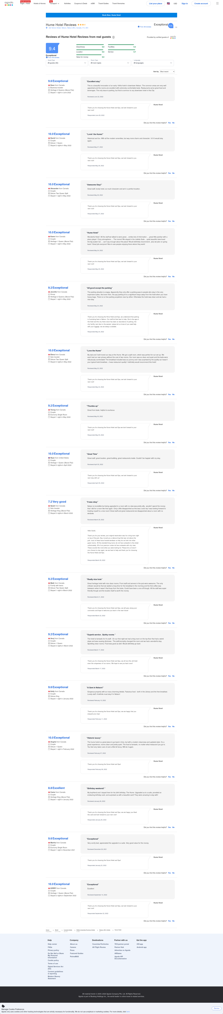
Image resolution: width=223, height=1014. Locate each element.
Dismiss (216, 1008)
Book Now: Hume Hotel (111, 15)
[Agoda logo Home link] (9, 3)
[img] (81, 25)
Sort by (156, 71)
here (128, 1011)
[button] (55, 3)
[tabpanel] (111, 484)
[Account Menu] (217, 3)
